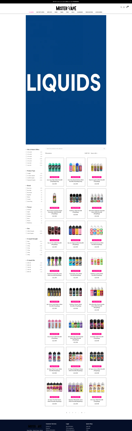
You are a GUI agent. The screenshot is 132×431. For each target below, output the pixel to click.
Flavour (29, 207)
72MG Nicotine (89, 12)
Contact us (48, 426)
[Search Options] (104, 148)
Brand (29, 185)
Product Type (31, 171)
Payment (48, 428)
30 (81, 412)
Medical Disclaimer (70, 430)
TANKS (61, 12)
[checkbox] (34, 152)
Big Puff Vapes (40, 12)
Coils (73, 12)
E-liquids (88, 428)
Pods (67, 12)
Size (28, 228)
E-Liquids (31, 12)
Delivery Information (50, 430)
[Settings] (124, 7)
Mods (56, 12)
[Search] (121, 7)
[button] (126, 7)
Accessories (98, 12)
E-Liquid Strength (32, 239)
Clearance (80, 12)
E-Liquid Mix (31, 260)
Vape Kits (49, 12)
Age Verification (69, 426)
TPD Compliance (70, 428)
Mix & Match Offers (33, 149)
